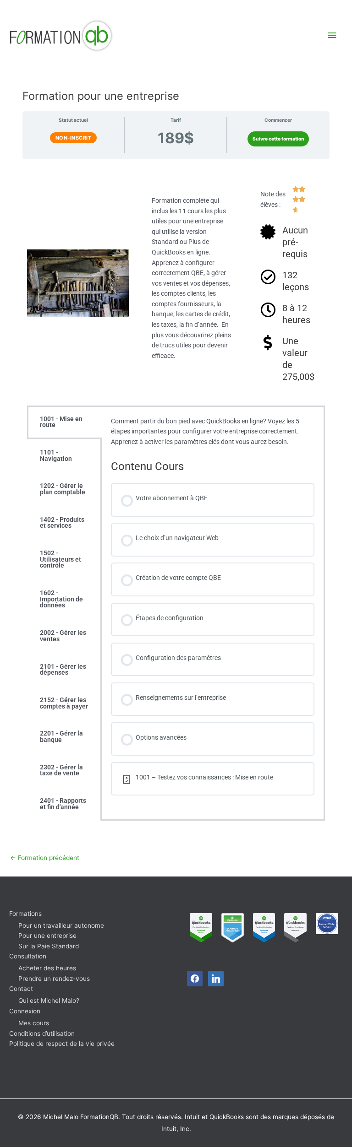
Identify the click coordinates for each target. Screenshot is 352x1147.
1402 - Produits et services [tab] (62, 523)
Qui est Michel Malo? (48, 1000)
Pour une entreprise (47, 935)
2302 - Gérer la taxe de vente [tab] (61, 770)
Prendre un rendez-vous (54, 978)
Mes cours (33, 1023)
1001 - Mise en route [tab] (61, 422)
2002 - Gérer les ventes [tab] (63, 636)
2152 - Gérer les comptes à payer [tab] (64, 703)
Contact (21, 988)
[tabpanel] (213, 611)
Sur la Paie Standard (48, 946)
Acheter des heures (47, 968)
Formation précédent (44, 857)
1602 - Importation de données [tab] (61, 599)
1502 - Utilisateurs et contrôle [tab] (60, 559)
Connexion (24, 1011)
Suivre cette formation (278, 138)
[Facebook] (195, 977)
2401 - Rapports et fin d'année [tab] (63, 804)
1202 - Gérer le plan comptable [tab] (62, 489)
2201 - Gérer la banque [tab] (61, 736)
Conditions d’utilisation (42, 1033)
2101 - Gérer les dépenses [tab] (63, 669)
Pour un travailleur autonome (61, 925)
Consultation (27, 956)
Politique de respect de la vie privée (62, 1043)
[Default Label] (216, 977)
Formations (25, 913)
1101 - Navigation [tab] (56, 455)
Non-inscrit (73, 138)
